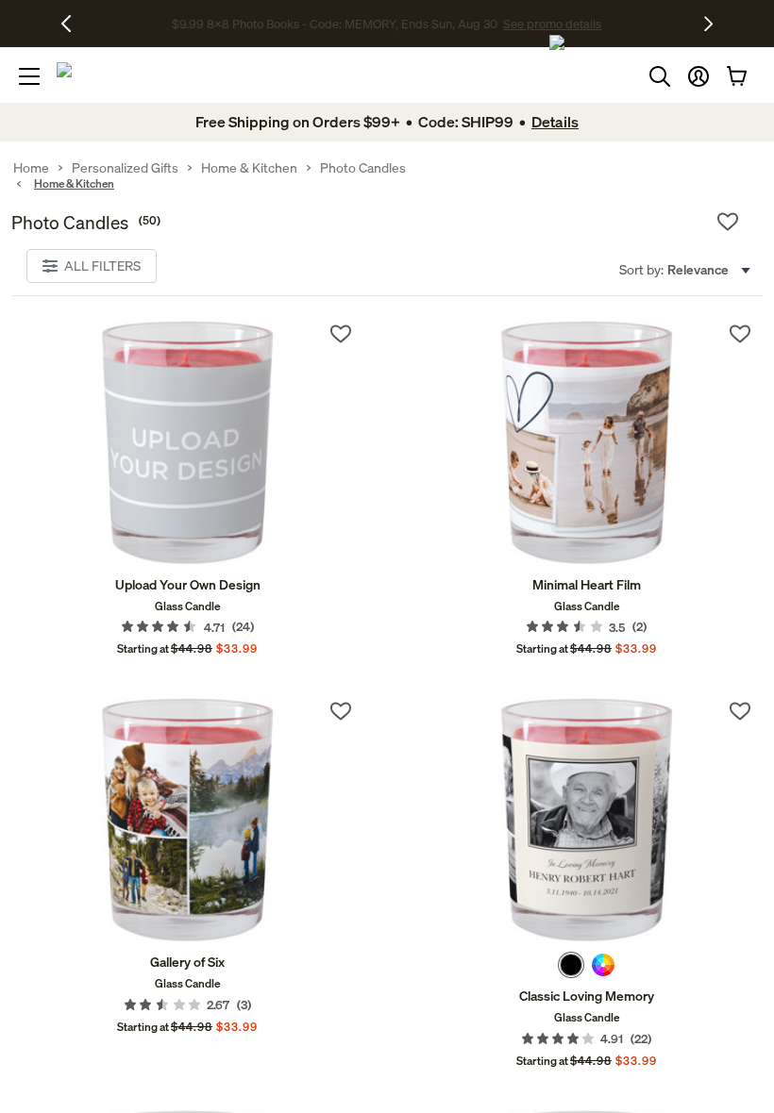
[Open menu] (29, 76)
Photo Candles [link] (363, 167)
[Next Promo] (708, 23)
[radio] (571, 965)
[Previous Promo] (73, 23)
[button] (698, 76)
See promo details (542, 24)
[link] (187, 443)
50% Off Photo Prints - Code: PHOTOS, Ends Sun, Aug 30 (334, 24)
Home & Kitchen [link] (249, 167)
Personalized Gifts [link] (125, 167)
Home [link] (31, 167)
